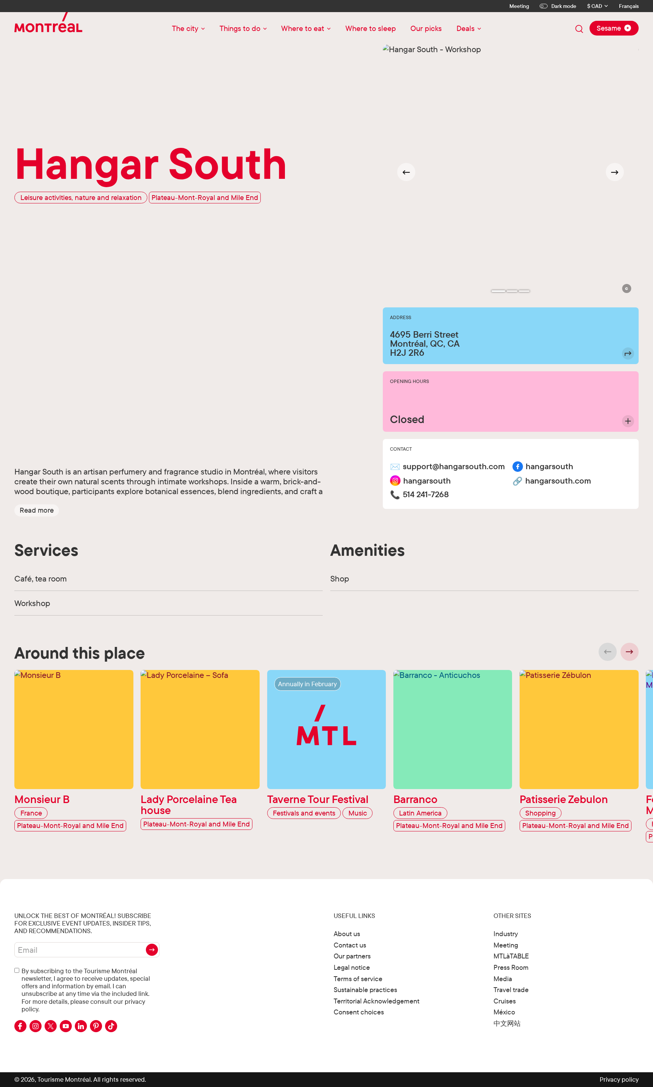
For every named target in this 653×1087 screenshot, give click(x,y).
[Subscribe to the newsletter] (152, 950)
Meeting (519, 6)
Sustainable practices (365, 989)
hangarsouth (549, 466)
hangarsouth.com (558, 480)
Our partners (352, 956)
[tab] (498, 291)
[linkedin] (81, 1026)
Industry (506, 933)
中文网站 (507, 1023)
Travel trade (511, 989)
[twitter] (51, 1026)
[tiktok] (111, 1026)
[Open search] (579, 29)
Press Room (511, 967)
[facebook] (20, 1026)
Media (503, 978)
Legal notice (352, 967)
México (504, 1012)
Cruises (505, 1001)
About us (347, 933)
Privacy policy (619, 1079)
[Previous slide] (608, 652)
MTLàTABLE (511, 956)
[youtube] (66, 1026)
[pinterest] (96, 1026)
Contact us (350, 945)
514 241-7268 (426, 494)
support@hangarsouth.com (454, 466)
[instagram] (35, 1026)
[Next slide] (615, 172)
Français (629, 6)
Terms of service (358, 978)
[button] (36, 510)
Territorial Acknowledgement (376, 1001)
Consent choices (359, 1012)
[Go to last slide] (406, 172)
